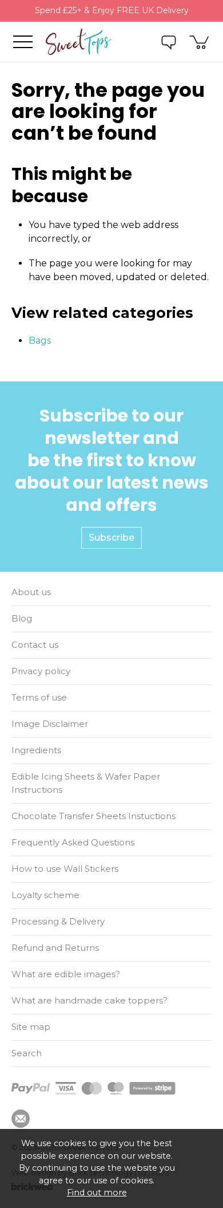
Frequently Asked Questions (72, 842)
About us (31, 592)
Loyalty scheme (45, 895)
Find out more (97, 1192)
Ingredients (36, 750)
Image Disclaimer (49, 723)
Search (26, 1053)
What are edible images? (65, 974)
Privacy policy (40, 671)
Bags (40, 340)
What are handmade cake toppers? (89, 1000)
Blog (21, 618)
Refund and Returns (55, 947)
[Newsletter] (20, 1118)
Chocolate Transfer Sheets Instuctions (93, 815)
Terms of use (39, 697)
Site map (30, 1026)
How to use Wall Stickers (64, 868)
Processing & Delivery (58, 921)
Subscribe (111, 537)
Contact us (34, 644)
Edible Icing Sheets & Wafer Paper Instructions (85, 783)
